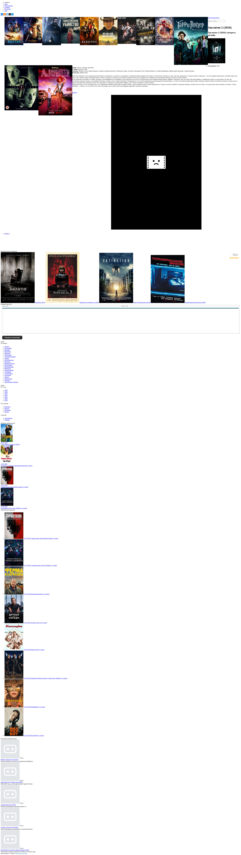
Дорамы (7, 420)
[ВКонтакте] (2, 14)
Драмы (7, 358)
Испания (7, 407)
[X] (10, 14)
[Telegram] (7, 14)
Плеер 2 (7, 233)
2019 (6, 400)
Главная (7, 7)
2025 (6, 390)
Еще (6, 11)
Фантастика (8, 378)
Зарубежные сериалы (11, 382)
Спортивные (9, 373)
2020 (6, 398)
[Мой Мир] (12, 14)
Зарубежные (8, 418)
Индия (7, 412)
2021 (6, 397)
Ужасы (7, 377)
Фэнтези (7, 380)
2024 (6, 392)
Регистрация (9, 5)
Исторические (9, 360)
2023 (6, 393)
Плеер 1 (74, 92)
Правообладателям (21, 853)
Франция (7, 410)
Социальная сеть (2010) (8, 805)
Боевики (7, 350)
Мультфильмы (9, 367)
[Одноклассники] (4, 14)
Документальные (10, 356)
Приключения (9, 370)
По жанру (8, 9)
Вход (6, 4)
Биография (8, 348)
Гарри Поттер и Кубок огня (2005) (12, 782)
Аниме (7, 346)
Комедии (7, 362)
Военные (7, 353)
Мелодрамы (8, 365)
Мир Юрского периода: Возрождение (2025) (15, 850)
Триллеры (8, 375)
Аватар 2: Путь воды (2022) (9, 827)
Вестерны (8, 351)
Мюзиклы (8, 368)
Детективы (8, 355)
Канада (7, 408)
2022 (6, 395)
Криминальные (9, 363)
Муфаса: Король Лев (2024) (9, 759)
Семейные (8, 372)
